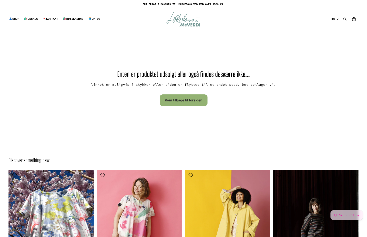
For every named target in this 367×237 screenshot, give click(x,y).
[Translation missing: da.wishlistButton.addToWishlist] (15, 175)
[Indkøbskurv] (354, 19)
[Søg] (345, 19)
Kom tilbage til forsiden (183, 100)
